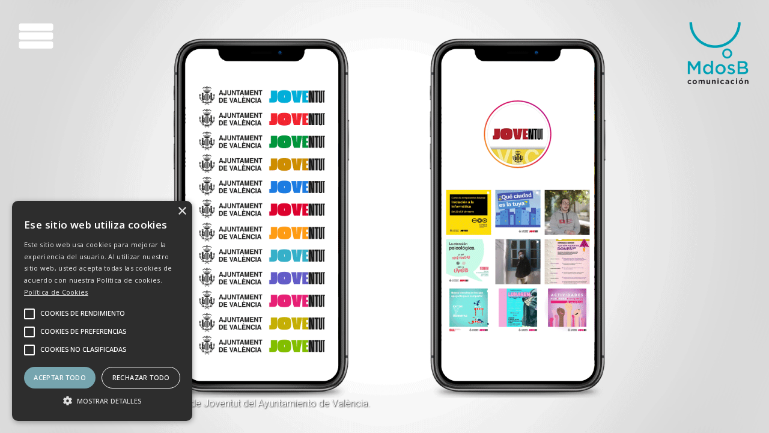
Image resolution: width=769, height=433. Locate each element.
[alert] (102, 311)
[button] (102, 400)
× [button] (181, 211)
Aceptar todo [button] (60, 377)
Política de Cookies (56, 291)
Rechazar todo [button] (141, 377)
